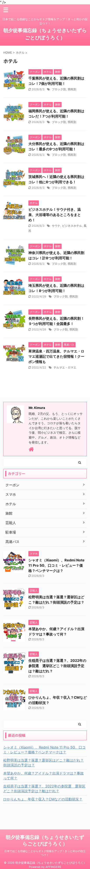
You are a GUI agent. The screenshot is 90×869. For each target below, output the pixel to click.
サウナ (56, 225)
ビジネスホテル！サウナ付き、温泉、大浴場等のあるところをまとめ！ (54, 214)
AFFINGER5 (53, 867)
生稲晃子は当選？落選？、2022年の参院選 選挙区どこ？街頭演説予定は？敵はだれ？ (57, 665)
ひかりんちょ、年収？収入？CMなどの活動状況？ (42, 799)
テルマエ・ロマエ (65, 367)
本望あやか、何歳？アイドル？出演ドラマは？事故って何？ (43, 775)
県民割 (72, 89)
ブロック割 (59, 89)
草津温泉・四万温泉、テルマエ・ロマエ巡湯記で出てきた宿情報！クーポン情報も (56, 356)
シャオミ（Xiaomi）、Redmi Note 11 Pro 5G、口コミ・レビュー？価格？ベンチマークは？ (56, 565)
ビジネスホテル (72, 225)
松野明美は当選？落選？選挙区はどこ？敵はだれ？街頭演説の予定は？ (43, 762)
